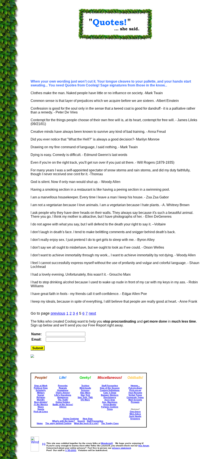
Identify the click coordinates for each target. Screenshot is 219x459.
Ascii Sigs (109, 400)
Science (85, 390)
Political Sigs (41, 388)
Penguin (135, 402)
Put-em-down (135, 388)
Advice (63, 407)
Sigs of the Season (110, 388)
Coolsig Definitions (110, 390)
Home (40, 423)
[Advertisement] (52, 62)
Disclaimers (110, 397)
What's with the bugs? (63, 421)
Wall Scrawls (135, 400)
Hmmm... (135, 385)
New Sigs (88, 418)
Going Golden (63, 402)
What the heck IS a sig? (86, 423)
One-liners (135, 411)
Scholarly (41, 390)
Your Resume (135, 392)
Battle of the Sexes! (63, 404)
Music (41, 407)
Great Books (109, 404)
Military (41, 392)
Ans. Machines (109, 402)
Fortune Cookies (109, 407)
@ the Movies (41, 404)
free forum (143, 445)
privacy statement (121, 448)
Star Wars (85, 392)
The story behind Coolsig (58, 423)
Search (81, 421)
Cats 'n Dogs (109, 392)
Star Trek (85, 395)
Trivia (110, 409)
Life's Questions (62, 395)
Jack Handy (135, 416)
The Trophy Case (110, 423)
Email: (36, 339)
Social (40, 395)
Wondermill (107, 443)
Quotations (62, 390)
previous (58, 313)
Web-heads (85, 388)
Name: (36, 334)
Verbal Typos (135, 395)
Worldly (41, 400)
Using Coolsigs (71, 418)
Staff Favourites (110, 385)
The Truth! (63, 400)
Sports (40, 409)
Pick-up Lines (41, 411)
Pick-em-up (135, 390)
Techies (85, 385)
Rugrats (63, 388)
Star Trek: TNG (85, 397)
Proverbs (63, 385)
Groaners (135, 418)
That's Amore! (63, 392)
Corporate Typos (135, 397)
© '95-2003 (70, 450)
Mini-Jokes (135, 414)
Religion (41, 397)
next (92, 313)
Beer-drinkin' (40, 402)
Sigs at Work (40, 385)
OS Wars (85, 400)
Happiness (62, 397)
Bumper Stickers (109, 395)
